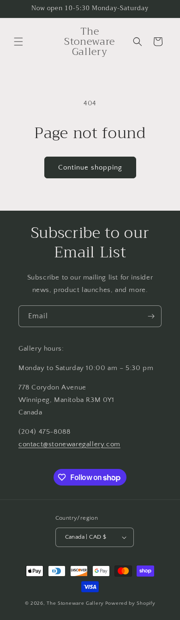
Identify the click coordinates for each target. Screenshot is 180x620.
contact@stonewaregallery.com (69, 444)
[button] (18, 41)
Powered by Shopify (130, 603)
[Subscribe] (151, 316)
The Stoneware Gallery (75, 603)
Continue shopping (90, 167)
